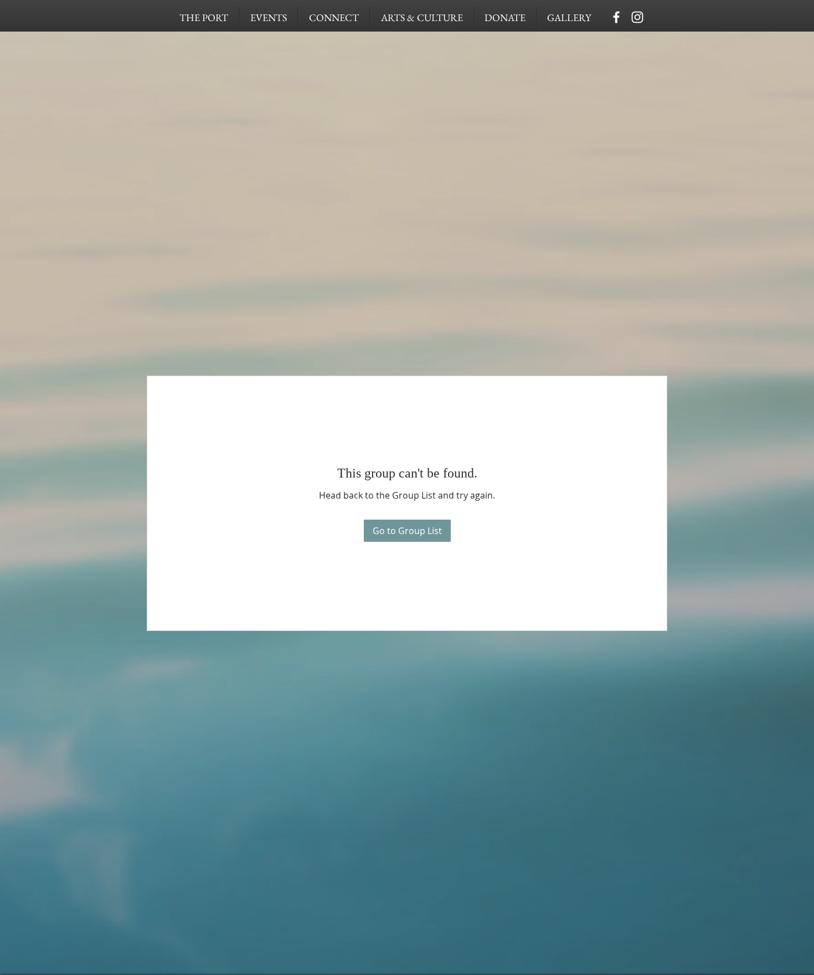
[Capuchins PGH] (616, 17)
